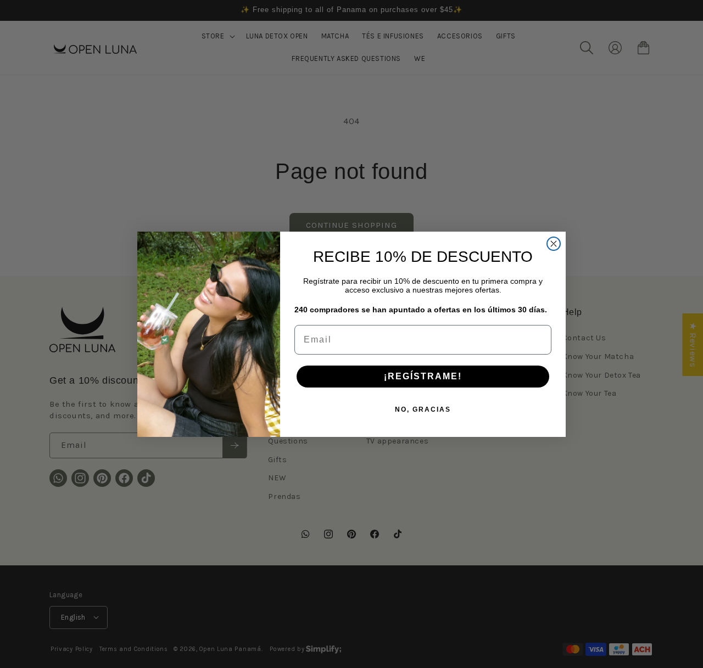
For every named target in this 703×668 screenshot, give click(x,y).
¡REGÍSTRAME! (423, 376)
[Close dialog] (553, 243)
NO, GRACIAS (423, 409)
